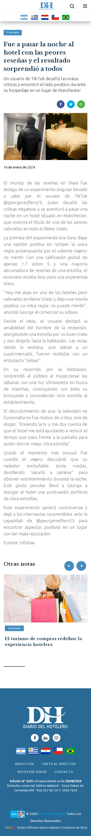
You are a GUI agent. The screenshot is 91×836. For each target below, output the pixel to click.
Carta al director (59, 763)
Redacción (24, 763)
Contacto (64, 771)
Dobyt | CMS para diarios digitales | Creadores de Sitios (52, 827)
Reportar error (32, 771)
